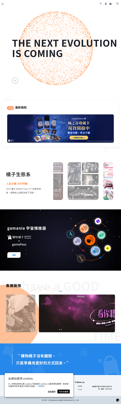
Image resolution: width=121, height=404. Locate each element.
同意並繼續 (63, 391)
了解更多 (41, 386)
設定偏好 (52, 391)
